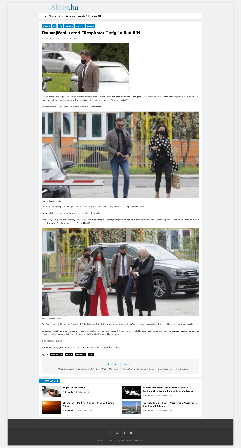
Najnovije (69, 26)
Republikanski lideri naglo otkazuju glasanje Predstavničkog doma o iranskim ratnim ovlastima (168, 389)
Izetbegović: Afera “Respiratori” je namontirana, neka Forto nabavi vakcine (86, 347)
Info (60, 26)
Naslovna (80, 26)
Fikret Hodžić (56, 354)
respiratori (80, 354)
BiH (54, 26)
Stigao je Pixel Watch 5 (74, 387)
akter (46, 38)
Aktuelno (46, 26)
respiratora (169, 96)
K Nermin (69, 392)
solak (91, 354)
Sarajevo (90, 26)
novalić (69, 354)
